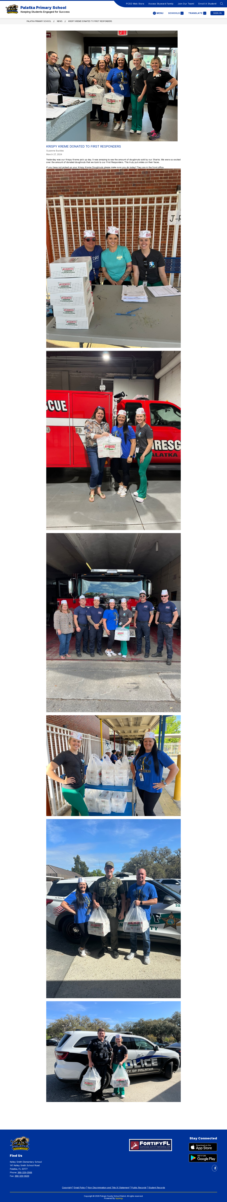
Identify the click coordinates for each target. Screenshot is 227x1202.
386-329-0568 (25, 1172)
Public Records (138, 1187)
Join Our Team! (186, 3)
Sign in (217, 13)
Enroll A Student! (207, 3)
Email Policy (80, 1187)
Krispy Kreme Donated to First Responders (90, 21)
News (59, 21)
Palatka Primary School (39, 21)
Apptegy (119, 1198)
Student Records (156, 1187)
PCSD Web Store (135, 3)
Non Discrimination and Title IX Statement (108, 1187)
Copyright (67, 1187)
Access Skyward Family (161, 3)
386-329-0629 (22, 1176)
